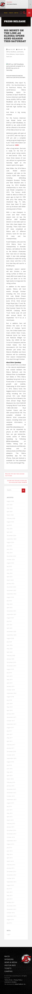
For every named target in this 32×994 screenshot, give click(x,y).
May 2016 (9, 772)
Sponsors (9, 959)
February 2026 (11, 518)
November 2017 (11, 717)
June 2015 (9, 810)
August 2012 (10, 919)
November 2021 (11, 611)
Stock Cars (9, 56)
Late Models (20, 52)
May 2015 (9, 813)
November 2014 (11, 834)
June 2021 (9, 624)
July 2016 (9, 765)
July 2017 (9, 731)
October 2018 (11, 690)
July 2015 (9, 806)
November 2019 (11, 666)
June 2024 (9, 549)
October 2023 (11, 559)
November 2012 (11, 909)
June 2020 (9, 645)
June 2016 (9, 768)
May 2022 (9, 604)
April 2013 (9, 899)
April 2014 (9, 858)
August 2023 (10, 563)
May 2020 (9, 648)
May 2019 (9, 679)
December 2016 (11, 751)
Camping (8, 971)
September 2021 (11, 614)
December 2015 (11, 789)
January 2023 (10, 583)
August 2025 (10, 522)
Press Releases (10, 54)
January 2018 (10, 714)
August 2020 (10, 638)
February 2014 (11, 864)
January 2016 (10, 786)
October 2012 (11, 912)
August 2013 (10, 885)
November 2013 (11, 875)
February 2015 (11, 823)
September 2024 (11, 539)
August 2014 (10, 844)
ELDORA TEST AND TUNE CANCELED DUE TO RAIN (14, 474)
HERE (17, 145)
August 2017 (10, 727)
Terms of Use (8, 980)
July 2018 (9, 700)
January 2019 (10, 686)
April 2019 (9, 683)
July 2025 (9, 525)
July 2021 (9, 621)
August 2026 (10, 501)
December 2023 (11, 556)
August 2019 (10, 669)
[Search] (24, 12)
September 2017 (11, 724)
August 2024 (10, 542)
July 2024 (9, 546)
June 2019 (9, 676)
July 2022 (9, 600)
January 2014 (10, 868)
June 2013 (9, 892)
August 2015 (10, 803)
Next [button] (30, 4)
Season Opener (19, 54)
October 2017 (11, 720)
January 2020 (10, 659)
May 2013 (9, 895)
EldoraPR (20, 49)
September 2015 (11, 799)
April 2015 (9, 816)
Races (6, 13)
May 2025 (9, 528)
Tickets (11, 13)
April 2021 (9, 628)
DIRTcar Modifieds (11, 52)
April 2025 (9, 532)
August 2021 (10, 618)
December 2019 (11, 662)
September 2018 (11, 693)
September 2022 (11, 594)
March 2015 (10, 820)
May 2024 (9, 552)
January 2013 (10, 902)
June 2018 (9, 703)
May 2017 (9, 738)
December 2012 (11, 906)
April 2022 (9, 607)
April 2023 (9, 576)
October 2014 (11, 837)
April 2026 (9, 511)
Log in (8, 934)
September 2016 (11, 758)
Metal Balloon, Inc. (20, 984)
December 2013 (11, 871)
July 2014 (9, 847)
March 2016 (10, 779)
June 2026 (9, 504)
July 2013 (9, 888)
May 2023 (9, 573)
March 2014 (10, 861)
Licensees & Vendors (10, 982)
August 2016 (10, 762)
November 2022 (11, 590)
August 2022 (10, 597)
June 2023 (9, 570)
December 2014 (11, 830)
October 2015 (11, 796)
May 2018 (9, 707)
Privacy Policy (18, 980)
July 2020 (9, 642)
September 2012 (11, 916)
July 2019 (9, 672)
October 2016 (11, 755)
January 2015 (10, 827)
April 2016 (9, 775)
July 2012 (9, 923)
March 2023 (10, 580)
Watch (16, 13)
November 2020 (11, 631)
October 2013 (11, 878)
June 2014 (9, 851)
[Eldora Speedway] (2, 4)
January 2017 (10, 748)
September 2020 (11, 635)
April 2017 (9, 741)
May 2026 (9, 508)
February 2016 (11, 782)
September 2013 (11, 882)
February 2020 (11, 655)
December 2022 (11, 587)
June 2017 (9, 734)
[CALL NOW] (21, 12)
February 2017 (11, 744)
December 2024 (11, 535)
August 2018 (10, 696)
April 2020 (9, 652)
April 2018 (9, 710)
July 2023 (9, 566)
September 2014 (11, 840)
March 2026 (10, 515)
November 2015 (11, 792)
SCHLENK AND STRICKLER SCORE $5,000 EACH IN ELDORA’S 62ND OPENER (17, 481)
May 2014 (9, 854)
